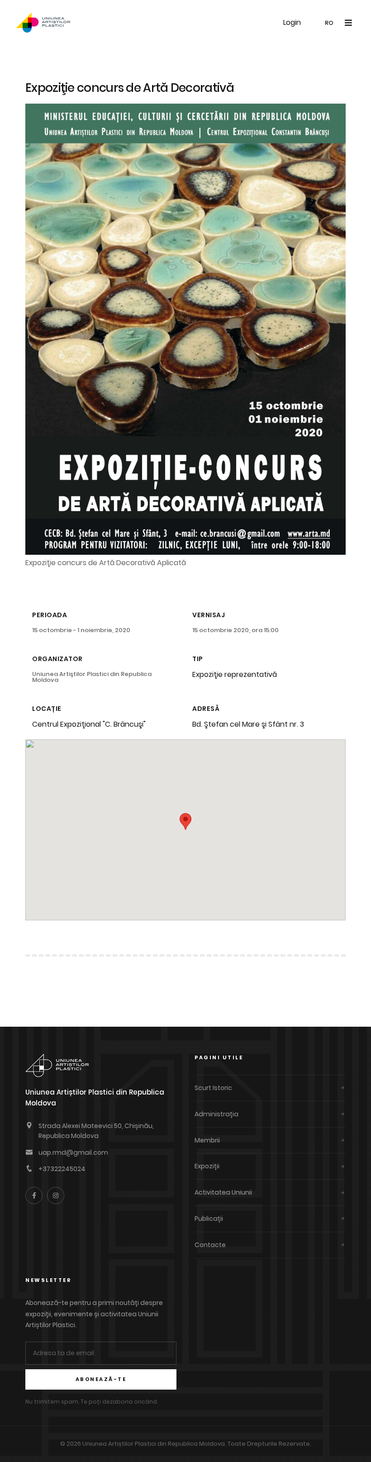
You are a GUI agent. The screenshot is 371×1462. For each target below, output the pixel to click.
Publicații (209, 1218)
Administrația (216, 1114)
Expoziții (207, 1166)
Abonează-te (101, 1379)
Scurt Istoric (213, 1087)
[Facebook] (34, 1195)
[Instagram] (55, 1195)
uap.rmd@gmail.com (73, 1152)
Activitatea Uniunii (223, 1192)
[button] (185, 821)
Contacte (210, 1244)
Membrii (207, 1140)
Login (292, 22)
